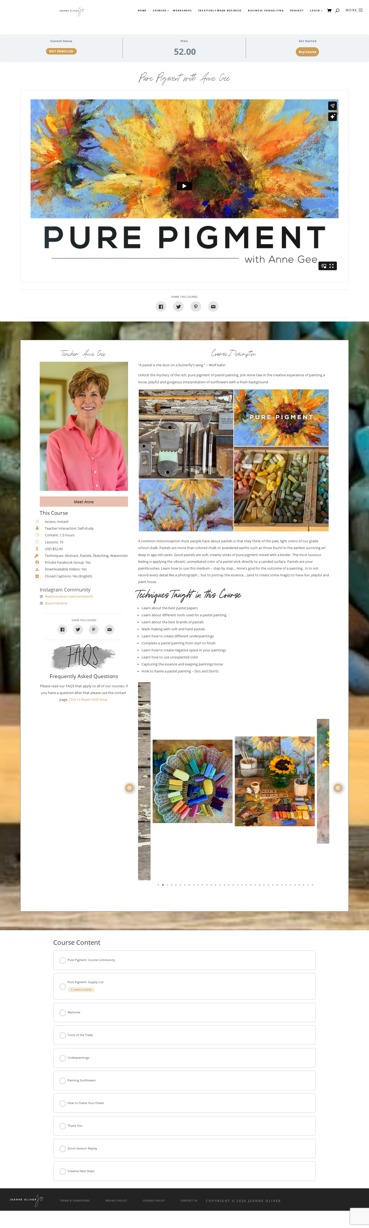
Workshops (182, 10)
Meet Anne (84, 501)
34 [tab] (304, 886)
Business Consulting (266, 10)
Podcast (297, 10)
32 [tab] (295, 886)
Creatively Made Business (220, 10)
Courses (159, 10)
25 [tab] (264, 886)
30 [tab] (286, 886)
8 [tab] (189, 886)
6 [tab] (181, 886)
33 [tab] (299, 886)
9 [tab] (194, 886)
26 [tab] (269, 886)
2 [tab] (163, 886)
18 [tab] (233, 886)
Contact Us (189, 1200)
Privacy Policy (116, 1200)
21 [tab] (247, 886)
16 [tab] (225, 886)
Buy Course (307, 52)
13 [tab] (211, 886)
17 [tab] (229, 886)
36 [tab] (313, 886)
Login (315, 10)
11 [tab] (203, 886)
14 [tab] (216, 886)
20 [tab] (242, 886)
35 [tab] (308, 886)
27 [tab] (273, 886)
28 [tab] (277, 886)
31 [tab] (291, 886)
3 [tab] (167, 886)
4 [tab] (172, 886)
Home (142, 10)
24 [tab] (260, 886)
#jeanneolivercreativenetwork (69, 596)
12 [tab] (207, 886)
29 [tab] (282, 886)
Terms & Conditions (75, 1200)
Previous (129, 788)
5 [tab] (176, 886)
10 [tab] (198, 886)
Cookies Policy (154, 1200)
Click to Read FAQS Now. (88, 699)
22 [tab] (251, 886)
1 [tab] (158, 886)
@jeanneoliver (56, 603)
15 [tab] (220, 886)
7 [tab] (185, 886)
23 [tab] (255, 886)
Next (338, 788)
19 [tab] (238, 886)
